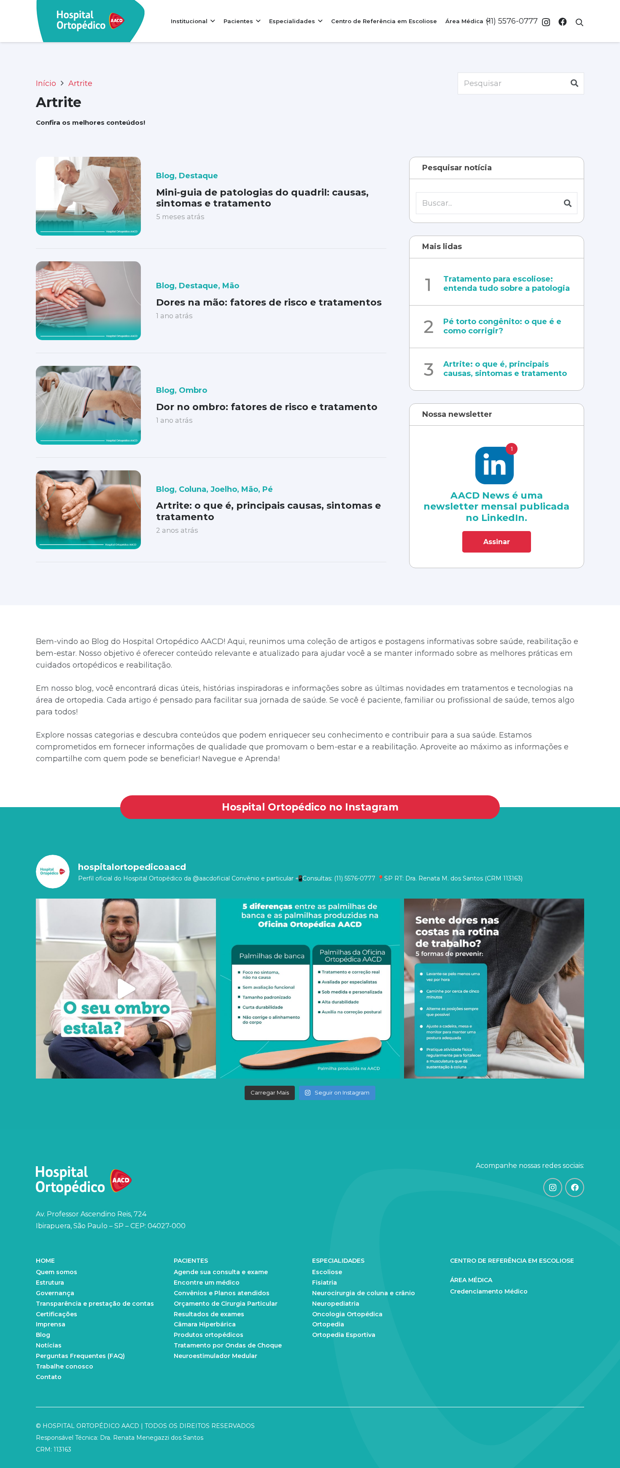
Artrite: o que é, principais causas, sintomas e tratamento (268, 511)
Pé (267, 489)
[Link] (90, 21)
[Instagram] (546, 22)
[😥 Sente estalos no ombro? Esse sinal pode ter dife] (126, 989)
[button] (579, 22)
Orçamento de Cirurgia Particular (226, 1303)
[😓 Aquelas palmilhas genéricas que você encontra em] (310, 989)
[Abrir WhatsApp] (599, 1447)
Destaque (198, 175)
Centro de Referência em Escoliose (512, 1260)
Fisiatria (324, 1282)
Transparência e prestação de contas (95, 1303)
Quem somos (56, 1272)
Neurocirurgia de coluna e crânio (363, 1293)
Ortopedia (328, 1324)
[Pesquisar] (574, 83)
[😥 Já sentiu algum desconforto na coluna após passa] (494, 989)
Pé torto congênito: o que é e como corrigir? (502, 326)
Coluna (192, 489)
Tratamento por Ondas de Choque (228, 1345)
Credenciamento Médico (489, 1291)
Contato (49, 1377)
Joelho (223, 489)
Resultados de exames (209, 1314)
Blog (165, 175)
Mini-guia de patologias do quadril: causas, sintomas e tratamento (262, 198)
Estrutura (50, 1282)
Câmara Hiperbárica (205, 1324)
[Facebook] (562, 22)
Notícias (49, 1345)
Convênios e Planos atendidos (222, 1293)
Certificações (56, 1314)
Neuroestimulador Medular (215, 1356)
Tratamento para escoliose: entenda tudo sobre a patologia (506, 284)
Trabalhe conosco (64, 1366)
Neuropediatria (335, 1303)
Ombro (193, 390)
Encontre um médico (207, 1282)
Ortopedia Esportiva (343, 1335)
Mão (230, 285)
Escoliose (327, 1272)
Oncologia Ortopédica (347, 1314)
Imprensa (50, 1324)
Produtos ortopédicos (208, 1335)
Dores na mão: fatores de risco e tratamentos (269, 302)
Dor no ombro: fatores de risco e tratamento (266, 407)
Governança (55, 1293)
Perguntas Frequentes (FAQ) (80, 1356)
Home (45, 1260)
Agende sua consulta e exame (221, 1272)
